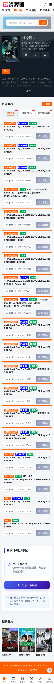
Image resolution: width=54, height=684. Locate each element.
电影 (20, 10)
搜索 (44, 23)
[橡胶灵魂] (44, 640)
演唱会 (46, 10)
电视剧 (32, 10)
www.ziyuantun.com (22, 665)
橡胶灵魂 (40, 654)
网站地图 (33, 670)
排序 (48, 104)
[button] (50, 641)
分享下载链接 (29, 585)
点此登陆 (43, 136)
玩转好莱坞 (24, 654)
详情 (36, 46)
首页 (7, 10)
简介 (6, 71)
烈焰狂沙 (6, 654)
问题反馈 (22, 670)
